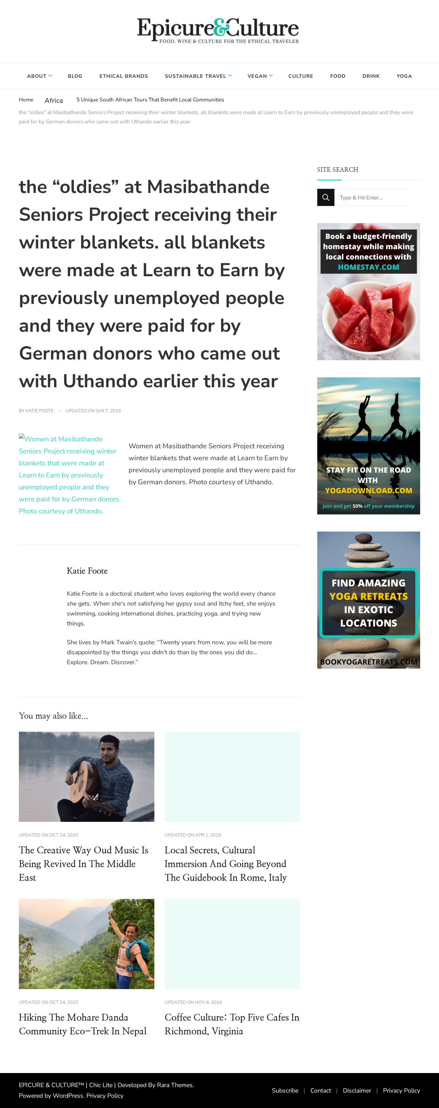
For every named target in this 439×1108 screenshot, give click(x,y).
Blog (75, 76)
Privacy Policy (104, 1096)
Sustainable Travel (195, 76)
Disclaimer (357, 1090)
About (37, 76)
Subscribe (285, 1090)
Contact (320, 1090)
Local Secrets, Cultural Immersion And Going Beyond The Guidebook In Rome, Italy (226, 864)
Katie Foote (40, 411)
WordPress (68, 1096)
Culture (300, 76)
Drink (371, 76)
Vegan (257, 76)
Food (338, 76)
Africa (54, 100)
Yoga (404, 76)
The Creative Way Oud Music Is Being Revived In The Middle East (83, 864)
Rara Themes (175, 1085)
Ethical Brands (123, 76)
